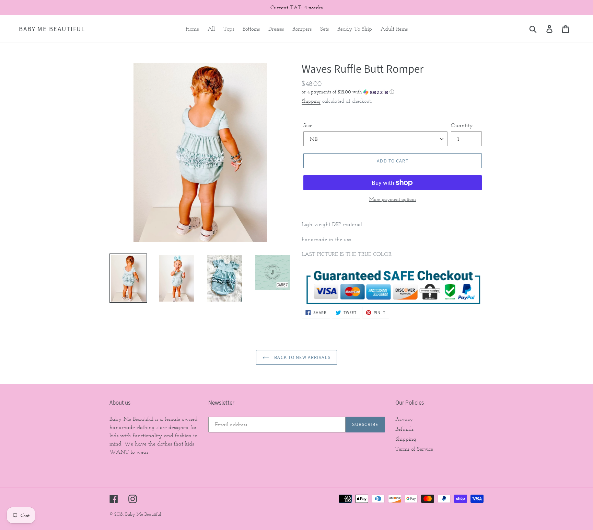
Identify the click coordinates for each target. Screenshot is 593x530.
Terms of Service (414, 449)
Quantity (462, 125)
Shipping (311, 101)
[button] (393, 92)
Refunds (404, 429)
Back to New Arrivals (301, 357)
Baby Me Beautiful (52, 29)
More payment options (392, 199)
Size (307, 125)
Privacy (404, 419)
